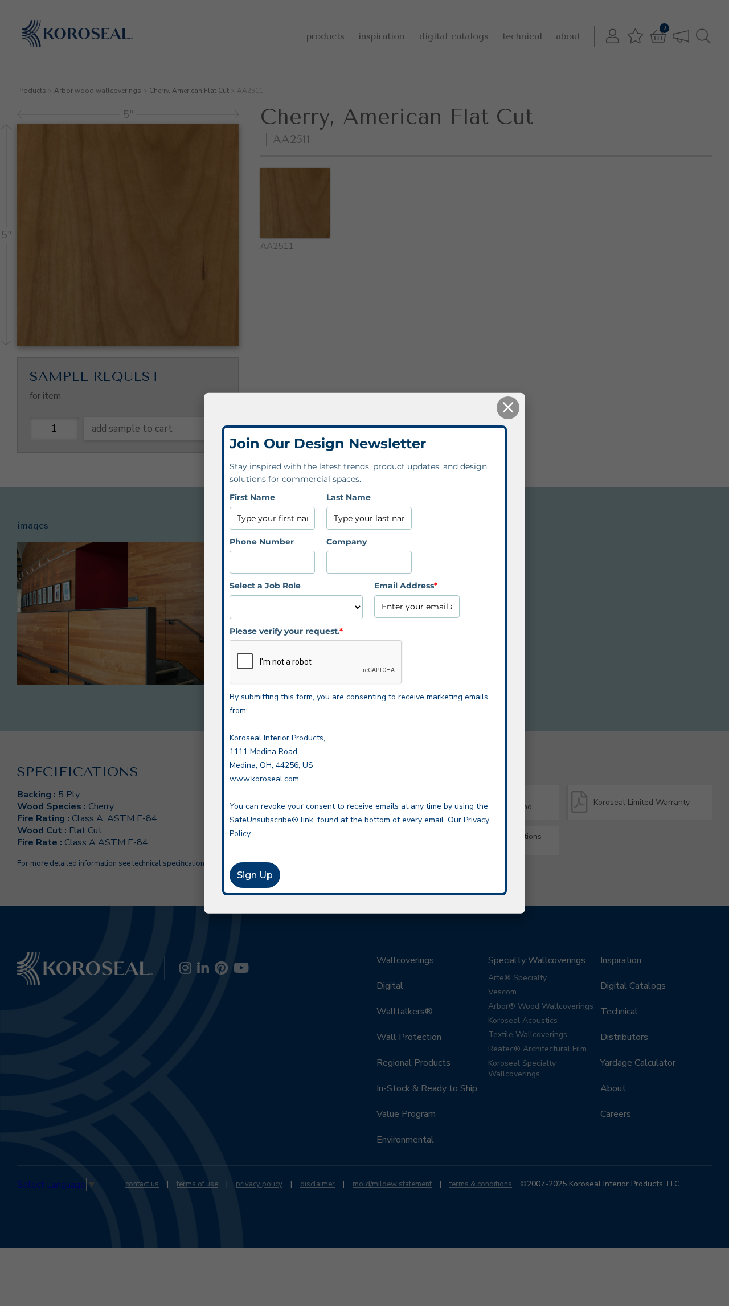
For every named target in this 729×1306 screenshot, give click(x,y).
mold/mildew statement (392, 1184)
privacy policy (259, 1184)
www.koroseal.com (264, 778)
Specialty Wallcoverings (536, 960)
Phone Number (262, 541)
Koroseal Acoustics (523, 1020)
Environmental (405, 1139)
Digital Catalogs (454, 36)
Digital (389, 986)
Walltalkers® (404, 1011)
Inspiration (381, 36)
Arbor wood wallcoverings (97, 90)
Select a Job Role (265, 585)
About (568, 36)
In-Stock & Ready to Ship (426, 1088)
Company (346, 541)
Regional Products (413, 1063)
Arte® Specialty (517, 977)
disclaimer (317, 1184)
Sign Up (255, 875)
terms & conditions (480, 1184)
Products (325, 36)
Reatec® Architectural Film (537, 1048)
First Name (252, 497)
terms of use (197, 1184)
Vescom (502, 991)
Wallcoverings (405, 960)
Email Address (405, 585)
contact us (142, 1184)
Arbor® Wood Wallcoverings (540, 1006)
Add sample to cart (132, 428)
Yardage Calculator (637, 1063)
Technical (522, 36)
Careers (615, 1114)
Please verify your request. (286, 630)
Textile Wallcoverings (527, 1034)
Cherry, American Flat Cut (189, 90)
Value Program (406, 1114)
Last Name (348, 497)
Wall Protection (408, 1037)
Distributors (624, 1037)
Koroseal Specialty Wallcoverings (522, 1068)
